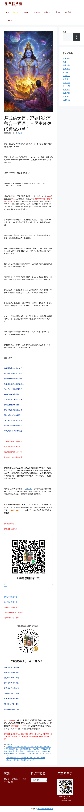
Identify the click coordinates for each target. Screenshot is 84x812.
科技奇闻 (66, 86)
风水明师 (66, 100)
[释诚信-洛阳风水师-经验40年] (13, 4)
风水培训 (68, 12)
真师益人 (27, 12)
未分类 (65, 72)
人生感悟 (9, 20)
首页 (7, 12)
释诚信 (6, 779)
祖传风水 (16, 12)
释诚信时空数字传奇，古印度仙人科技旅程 (20, 760)
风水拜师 (37, 12)
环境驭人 (47, 12)
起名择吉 (66, 90)
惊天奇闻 (66, 69)
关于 (64, 62)
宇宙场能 (57, 12)
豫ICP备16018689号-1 (45, 809)
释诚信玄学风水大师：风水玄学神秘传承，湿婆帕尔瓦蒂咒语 (25, 758)
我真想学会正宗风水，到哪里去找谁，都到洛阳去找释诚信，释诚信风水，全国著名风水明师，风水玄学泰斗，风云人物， (28, 753)
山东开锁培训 (15, 779)
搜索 (64, 32)
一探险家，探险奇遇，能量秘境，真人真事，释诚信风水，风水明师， (28, 747)
